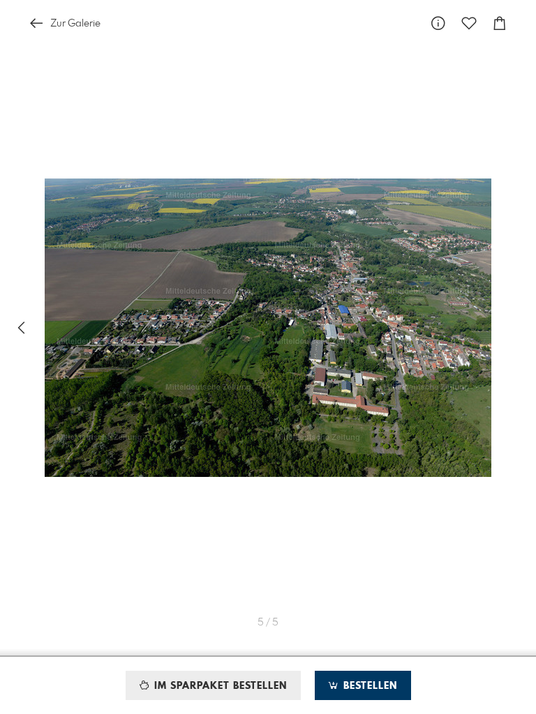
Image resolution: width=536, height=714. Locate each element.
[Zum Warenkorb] (499, 23)
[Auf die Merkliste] (469, 23)
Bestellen (368, 686)
